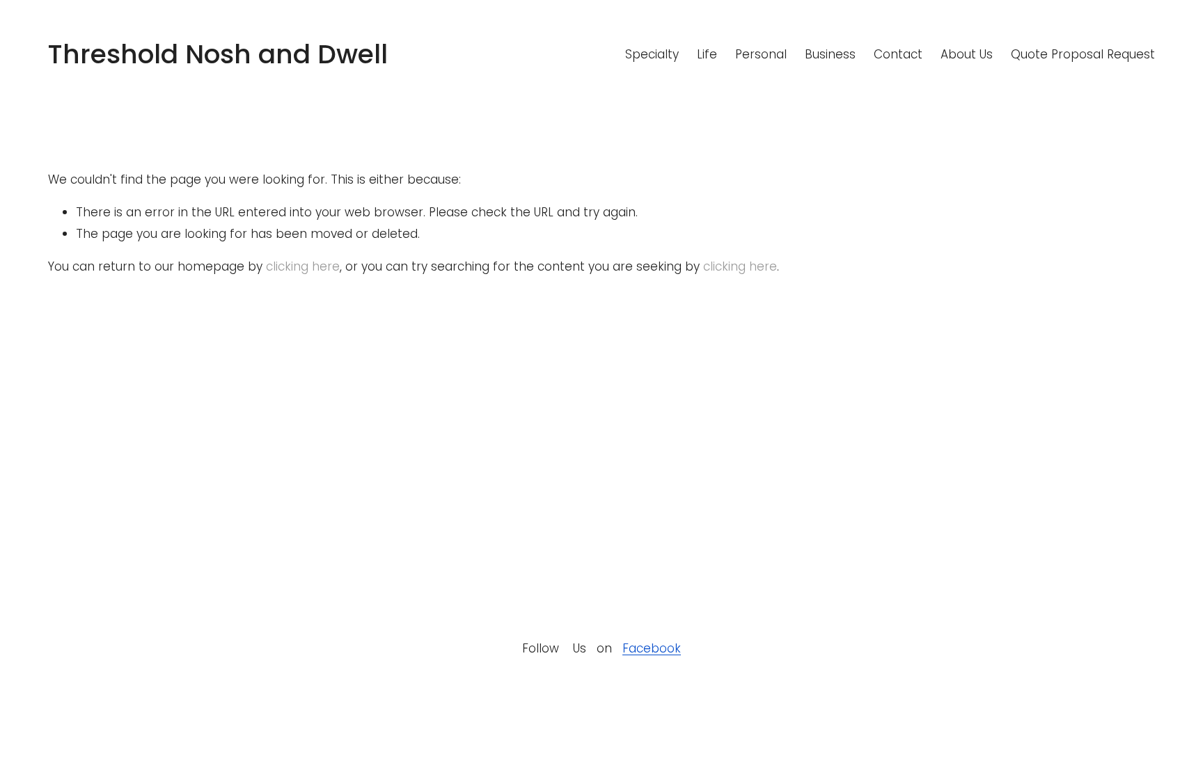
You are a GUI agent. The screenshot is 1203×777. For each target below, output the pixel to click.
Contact (898, 54)
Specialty (652, 54)
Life (707, 54)
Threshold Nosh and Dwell (218, 53)
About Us (967, 54)
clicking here (303, 266)
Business (830, 54)
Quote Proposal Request (1083, 54)
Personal (761, 54)
